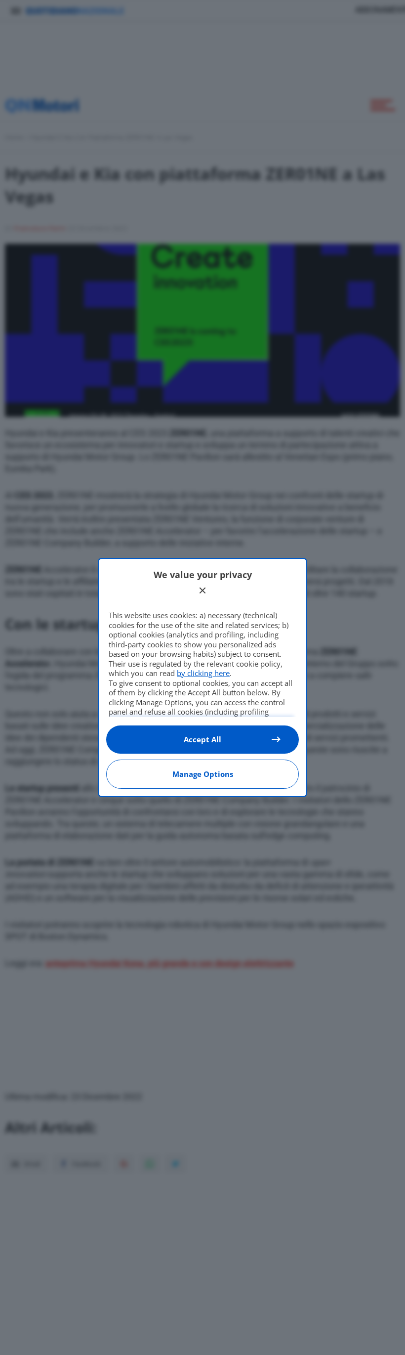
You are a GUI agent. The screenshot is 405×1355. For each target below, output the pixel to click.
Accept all (202, 739)
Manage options (202, 774)
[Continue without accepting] (202, 590)
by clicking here (203, 673)
